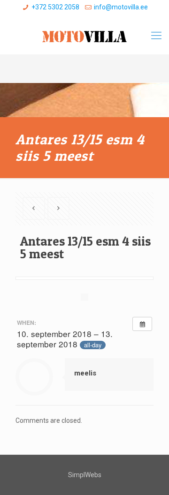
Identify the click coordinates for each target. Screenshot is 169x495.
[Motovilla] (84, 36)
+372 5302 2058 (55, 7)
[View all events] (142, 324)
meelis (85, 373)
